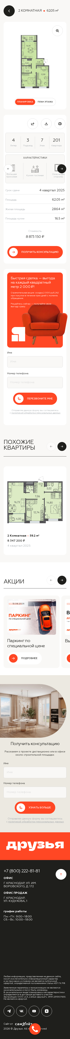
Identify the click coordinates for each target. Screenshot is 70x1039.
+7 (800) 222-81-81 (22, 871)
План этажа (45, 102)
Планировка (25, 102)
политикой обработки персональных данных (35, 413)
